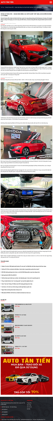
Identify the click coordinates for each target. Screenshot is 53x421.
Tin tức (2, 7)
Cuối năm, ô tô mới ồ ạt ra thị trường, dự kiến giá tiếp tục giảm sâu (16, 286)
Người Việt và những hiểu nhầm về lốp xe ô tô (12, 289)
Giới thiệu (29, 404)
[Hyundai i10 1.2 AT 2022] (7, 318)
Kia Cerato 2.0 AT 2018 (20, 336)
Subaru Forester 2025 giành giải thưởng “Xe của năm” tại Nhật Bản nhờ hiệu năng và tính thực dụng (24, 266)
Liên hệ (28, 408)
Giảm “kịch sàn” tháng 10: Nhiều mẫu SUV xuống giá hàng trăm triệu (17, 283)
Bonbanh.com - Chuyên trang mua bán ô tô (35, 419)
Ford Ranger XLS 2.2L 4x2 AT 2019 (23, 304)
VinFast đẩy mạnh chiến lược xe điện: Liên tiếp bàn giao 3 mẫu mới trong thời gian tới (21, 278)
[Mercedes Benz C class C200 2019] (7, 329)
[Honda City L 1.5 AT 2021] (7, 350)
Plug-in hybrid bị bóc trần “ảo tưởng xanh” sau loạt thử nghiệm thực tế (17, 281)
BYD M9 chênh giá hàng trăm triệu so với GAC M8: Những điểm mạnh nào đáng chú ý (21, 272)
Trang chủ (29, 402)
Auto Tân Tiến (7, 2)
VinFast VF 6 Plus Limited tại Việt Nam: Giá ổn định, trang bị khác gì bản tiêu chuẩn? (20, 269)
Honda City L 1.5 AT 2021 (21, 346)
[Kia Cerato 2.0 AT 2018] (7, 339)
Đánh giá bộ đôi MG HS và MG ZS (9, 275)
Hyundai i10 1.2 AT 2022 (20, 314)
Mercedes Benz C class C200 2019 (23, 325)
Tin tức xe (29, 406)
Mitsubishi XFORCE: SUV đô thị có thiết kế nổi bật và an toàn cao (16, 292)
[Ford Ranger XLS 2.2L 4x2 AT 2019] (7, 308)
